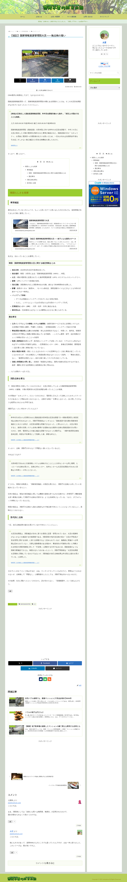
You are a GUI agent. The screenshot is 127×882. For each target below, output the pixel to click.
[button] (118, 73)
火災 (34, 604)
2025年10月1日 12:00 (14, 803)
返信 (79, 825)
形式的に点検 (31, 183)
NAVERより (14, 145)
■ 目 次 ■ (42, 162)
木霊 (11, 831)
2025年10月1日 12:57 (16, 834)
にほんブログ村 (104, 66)
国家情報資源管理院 (25, 604)
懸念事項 (32, 176)
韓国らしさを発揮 (31, 166)
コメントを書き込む (45, 863)
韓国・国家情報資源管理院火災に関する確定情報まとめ (47, 173)
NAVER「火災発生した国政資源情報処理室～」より (25, 440)
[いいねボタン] (10, 591)
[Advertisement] (45, 42)
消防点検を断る (32, 180)
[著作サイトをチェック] (41, 679)
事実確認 (30, 170)
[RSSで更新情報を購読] (49, 679)
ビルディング (13, 604)
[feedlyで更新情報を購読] (45, 679)
